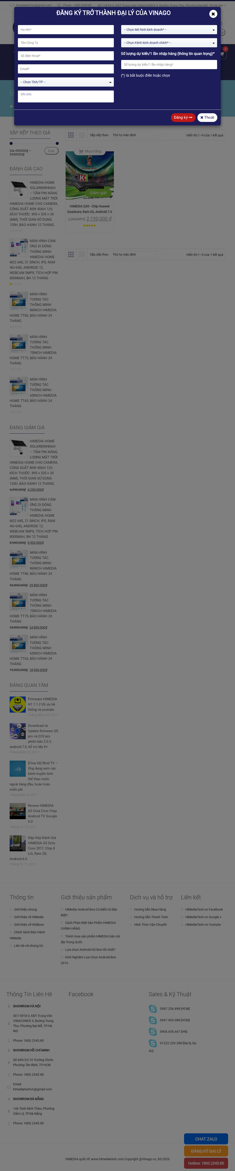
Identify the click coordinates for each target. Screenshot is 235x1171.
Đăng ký (181, 117)
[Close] (213, 14)
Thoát (208, 117)
